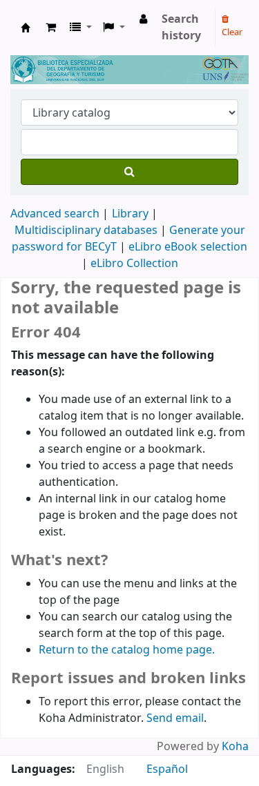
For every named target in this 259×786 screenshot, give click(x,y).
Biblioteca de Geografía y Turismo (25, 27)
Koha (235, 746)
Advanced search (54, 214)
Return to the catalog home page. (127, 650)
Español (167, 769)
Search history (181, 27)
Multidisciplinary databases (87, 230)
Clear (232, 32)
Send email (175, 718)
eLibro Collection (134, 263)
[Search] (129, 172)
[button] (50, 27)
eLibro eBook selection (187, 247)
